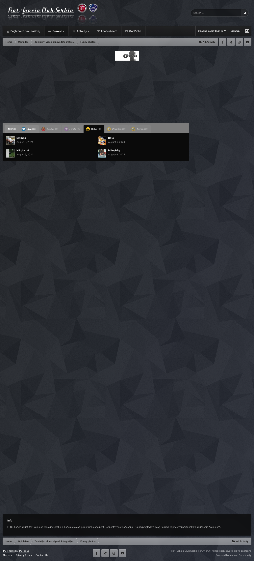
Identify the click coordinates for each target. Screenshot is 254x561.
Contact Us (42, 555)
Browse (57, 31)
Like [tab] (31, 129)
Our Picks (135, 31)
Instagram (239, 42)
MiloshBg (114, 150)
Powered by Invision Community (233, 555)
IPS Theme (9, 550)
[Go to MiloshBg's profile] (102, 153)
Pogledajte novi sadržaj (25, 31)
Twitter (231, 42)
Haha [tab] (95, 129)
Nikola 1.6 (22, 150)
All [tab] (12, 129)
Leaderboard (109, 31)
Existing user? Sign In (211, 30)
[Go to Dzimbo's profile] (10, 140)
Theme (7, 555)
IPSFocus (24, 550)
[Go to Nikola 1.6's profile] (10, 153)
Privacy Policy (24, 555)
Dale (111, 137)
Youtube (247, 42)
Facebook (222, 42)
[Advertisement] (127, 91)
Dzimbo (21, 137)
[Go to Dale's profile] (102, 140)
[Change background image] (246, 31)
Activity (81, 31)
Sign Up (235, 30)
